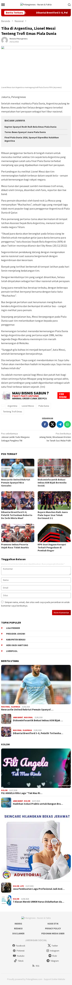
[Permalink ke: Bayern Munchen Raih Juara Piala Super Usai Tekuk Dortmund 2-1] (54, 500)
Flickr (54, 955)
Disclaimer (18, 933)
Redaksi (18, 928)
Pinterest (20, 950)
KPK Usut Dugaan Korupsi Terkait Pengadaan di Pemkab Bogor (52, 547)
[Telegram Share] (60, 424)
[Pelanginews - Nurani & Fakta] (36, 4)
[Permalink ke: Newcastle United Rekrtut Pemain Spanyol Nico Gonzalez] (17, 468)
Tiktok (20, 960)
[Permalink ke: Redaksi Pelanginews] (4, 39)
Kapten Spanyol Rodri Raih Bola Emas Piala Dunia (30, 126)
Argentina (12, 405)
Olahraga (15, 707)
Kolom (5, 744)
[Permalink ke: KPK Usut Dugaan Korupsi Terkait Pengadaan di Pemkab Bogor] (54, 533)
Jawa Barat (18, 717)
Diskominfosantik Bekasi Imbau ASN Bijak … (38, 720)
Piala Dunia (44, 405)
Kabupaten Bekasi (15, 639)
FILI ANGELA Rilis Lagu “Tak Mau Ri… (21, 793)
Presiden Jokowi (15, 633)
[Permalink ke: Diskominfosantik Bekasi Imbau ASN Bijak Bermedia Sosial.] (54, 468)
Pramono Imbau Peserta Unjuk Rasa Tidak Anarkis (15, 546)
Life (22, 886)
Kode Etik (53, 923)
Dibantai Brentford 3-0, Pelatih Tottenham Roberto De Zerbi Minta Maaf (16, 515)
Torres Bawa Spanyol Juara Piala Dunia (25, 132)
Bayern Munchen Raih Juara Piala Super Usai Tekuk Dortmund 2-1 (53, 515)
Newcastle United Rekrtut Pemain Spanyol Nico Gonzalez (15, 482)
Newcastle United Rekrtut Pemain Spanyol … (27, 709)
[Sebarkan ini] (45, 424)
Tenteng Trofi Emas (12, 411)
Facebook (20, 945)
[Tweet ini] (52, 424)
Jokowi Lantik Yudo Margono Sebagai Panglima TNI (15, 437)
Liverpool (12, 651)
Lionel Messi (28, 405)
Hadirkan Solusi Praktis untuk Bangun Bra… (38, 803)
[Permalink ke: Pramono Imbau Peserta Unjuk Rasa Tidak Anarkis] (17, 533)
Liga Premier (13, 628)
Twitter (55, 945)
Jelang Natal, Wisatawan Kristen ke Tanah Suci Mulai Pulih (55, 437)
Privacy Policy (53, 928)
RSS (37, 965)
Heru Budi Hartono (17, 645)
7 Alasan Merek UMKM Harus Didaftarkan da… (38, 901)
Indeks (18, 923)
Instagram (54, 950)
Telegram (54, 960)
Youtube (20, 955)
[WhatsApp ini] (67, 424)
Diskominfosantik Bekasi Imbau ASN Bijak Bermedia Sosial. (52, 482)
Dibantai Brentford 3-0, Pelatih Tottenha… (38, 733)
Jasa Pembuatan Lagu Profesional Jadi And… (39, 888)
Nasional (5, 707)
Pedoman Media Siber (52, 933)
